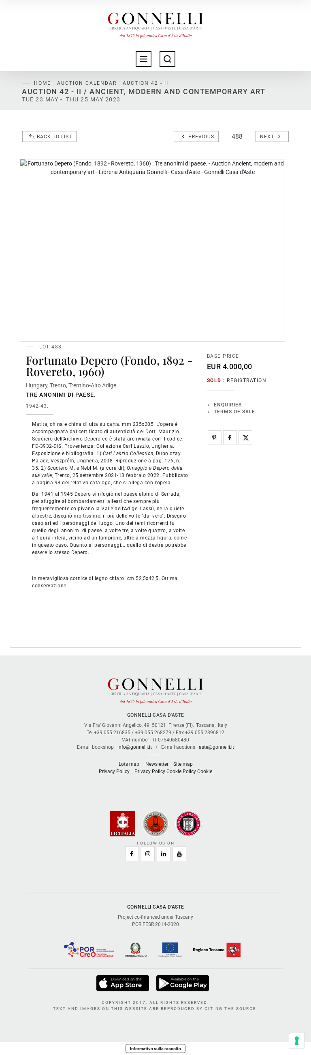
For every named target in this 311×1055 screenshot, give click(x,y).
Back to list (54, 137)
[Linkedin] (163, 854)
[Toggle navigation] (143, 59)
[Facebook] (230, 437)
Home (42, 83)
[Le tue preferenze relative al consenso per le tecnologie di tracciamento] (297, 1041)
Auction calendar (87, 83)
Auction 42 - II (145, 83)
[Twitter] (245, 437)
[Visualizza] (123, 983)
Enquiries (228, 405)
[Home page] (155, 23)
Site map (183, 764)
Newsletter (156, 764)
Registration (246, 380)
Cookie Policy (181, 771)
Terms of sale (234, 412)
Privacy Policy (114, 771)
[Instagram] (148, 854)
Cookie (204, 771)
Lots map (129, 764)
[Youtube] (179, 854)
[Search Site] (167, 59)
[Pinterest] (215, 437)
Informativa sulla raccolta (155, 1048)
